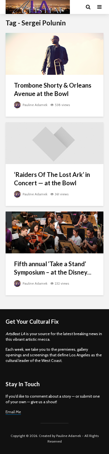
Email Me (13, 411)
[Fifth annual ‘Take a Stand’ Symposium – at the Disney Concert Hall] (54, 232)
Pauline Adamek (35, 105)
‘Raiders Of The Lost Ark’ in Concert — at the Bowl (52, 179)
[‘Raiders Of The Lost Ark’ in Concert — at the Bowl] (54, 142)
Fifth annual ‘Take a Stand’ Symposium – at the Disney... (52, 268)
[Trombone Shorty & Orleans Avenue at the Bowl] (54, 53)
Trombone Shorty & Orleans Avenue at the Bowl (52, 89)
